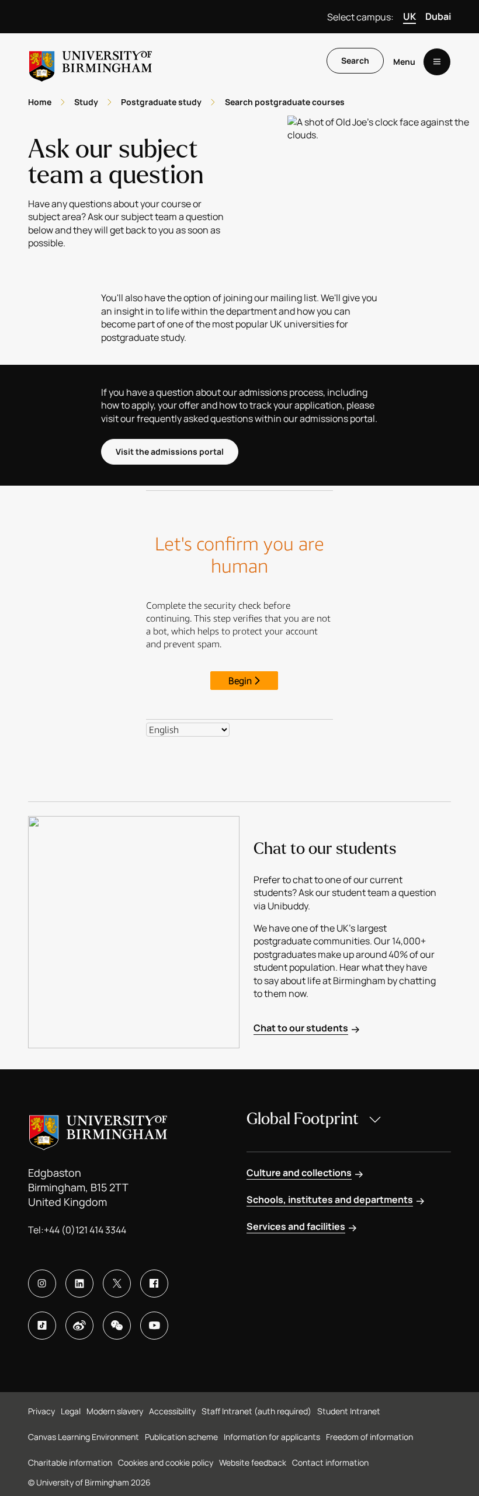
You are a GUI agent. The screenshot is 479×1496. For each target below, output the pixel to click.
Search (355, 60)
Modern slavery (114, 1411)
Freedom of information (369, 1436)
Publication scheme (181, 1436)
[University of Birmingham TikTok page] (42, 1326)
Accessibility (172, 1411)
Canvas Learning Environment (83, 1436)
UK (409, 16)
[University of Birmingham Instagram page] (42, 1284)
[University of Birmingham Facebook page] (154, 1284)
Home (39, 101)
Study (86, 101)
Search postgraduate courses (285, 101)
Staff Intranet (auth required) (256, 1411)
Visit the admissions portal (170, 451)
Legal (71, 1411)
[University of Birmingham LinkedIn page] (79, 1284)
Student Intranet (348, 1411)
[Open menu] (437, 62)
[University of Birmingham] (90, 61)
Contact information (330, 1462)
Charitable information (70, 1462)
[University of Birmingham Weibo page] (79, 1326)
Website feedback (252, 1462)
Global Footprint (303, 1119)
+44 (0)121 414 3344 (85, 1229)
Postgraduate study (161, 101)
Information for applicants (272, 1436)
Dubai (438, 16)
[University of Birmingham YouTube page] (154, 1326)
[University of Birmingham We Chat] (117, 1326)
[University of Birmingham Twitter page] (117, 1284)
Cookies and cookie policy (165, 1462)
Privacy (41, 1411)
